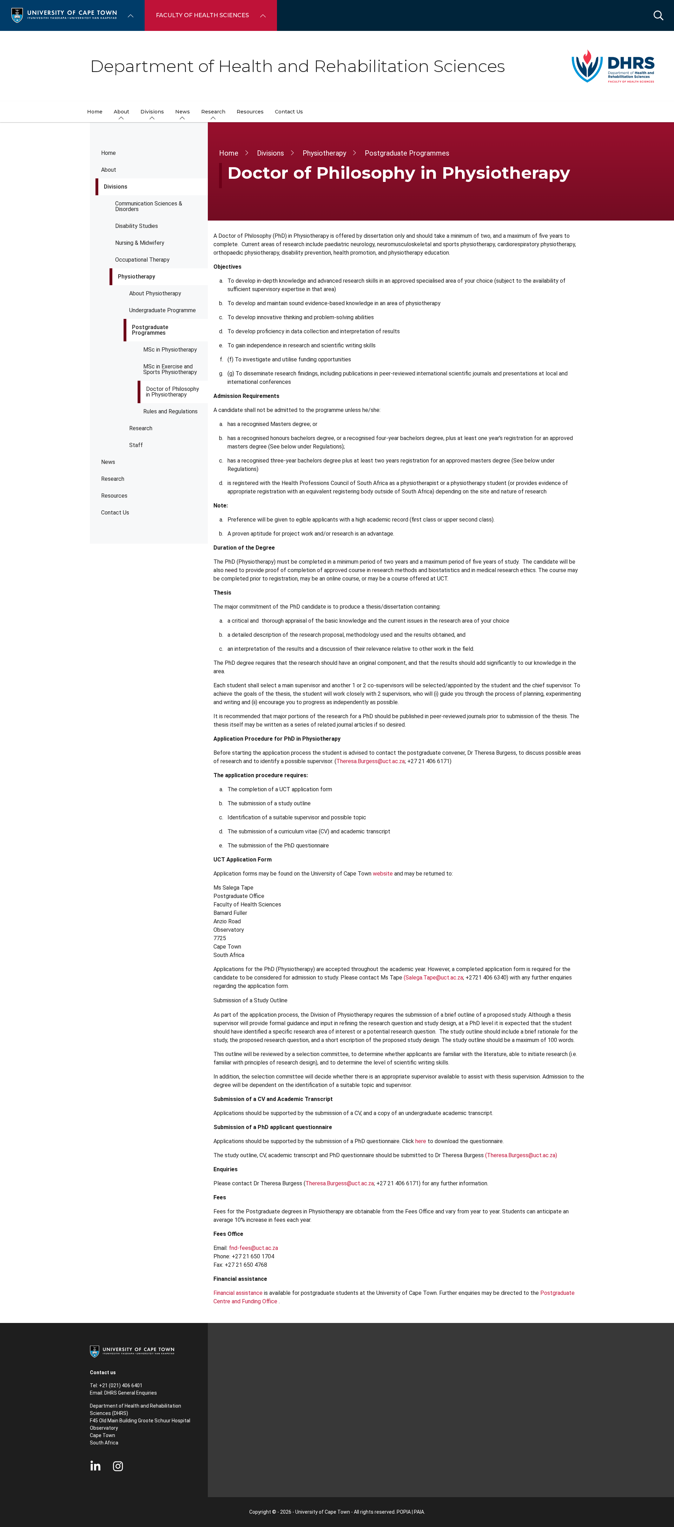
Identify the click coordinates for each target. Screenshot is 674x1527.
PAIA (419, 1512)
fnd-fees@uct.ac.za (253, 1248)
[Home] (64, 15)
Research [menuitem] (213, 112)
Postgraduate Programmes (150, 330)
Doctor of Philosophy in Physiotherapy (172, 392)
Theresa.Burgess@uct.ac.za (370, 761)
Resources (114, 495)
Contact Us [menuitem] (289, 112)
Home (108, 153)
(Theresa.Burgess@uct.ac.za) (521, 1155)
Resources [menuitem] (250, 112)
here (420, 1141)
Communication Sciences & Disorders (148, 206)
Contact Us (115, 512)
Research (140, 428)
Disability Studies (136, 226)
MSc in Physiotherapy (170, 349)
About (108, 169)
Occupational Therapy (142, 259)
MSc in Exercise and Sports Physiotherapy (170, 369)
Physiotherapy (136, 276)
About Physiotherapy (155, 293)
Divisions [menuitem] (152, 112)
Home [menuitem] (95, 112)
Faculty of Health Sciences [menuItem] (202, 15)
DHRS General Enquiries (130, 1393)
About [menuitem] (121, 112)
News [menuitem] (182, 112)
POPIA (404, 1512)
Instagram (118, 1466)
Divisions (115, 186)
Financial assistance (238, 1293)
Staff (136, 445)
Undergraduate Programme (162, 310)
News (108, 462)
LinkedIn (95, 1466)
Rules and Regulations (170, 411)
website (383, 873)
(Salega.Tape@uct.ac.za (433, 977)
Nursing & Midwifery (139, 243)
